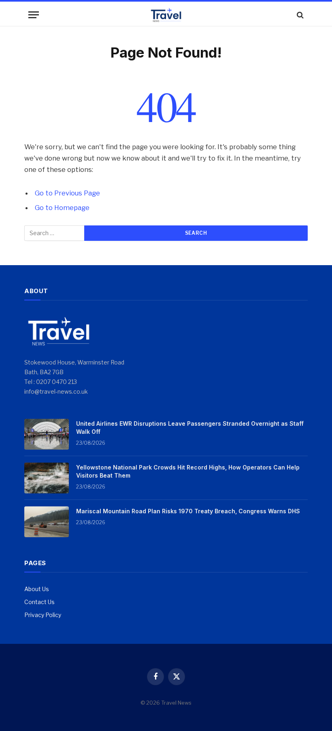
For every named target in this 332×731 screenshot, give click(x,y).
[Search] (299, 15)
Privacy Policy (42, 614)
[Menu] (33, 15)
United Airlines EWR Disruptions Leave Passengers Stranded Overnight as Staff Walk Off (190, 427)
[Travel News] (166, 15)
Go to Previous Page (67, 193)
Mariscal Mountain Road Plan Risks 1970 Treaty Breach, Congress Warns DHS (188, 511)
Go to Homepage (62, 208)
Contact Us (39, 601)
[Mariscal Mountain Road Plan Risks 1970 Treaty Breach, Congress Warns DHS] (46, 521)
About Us (36, 588)
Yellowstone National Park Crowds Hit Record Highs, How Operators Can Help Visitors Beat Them (188, 471)
